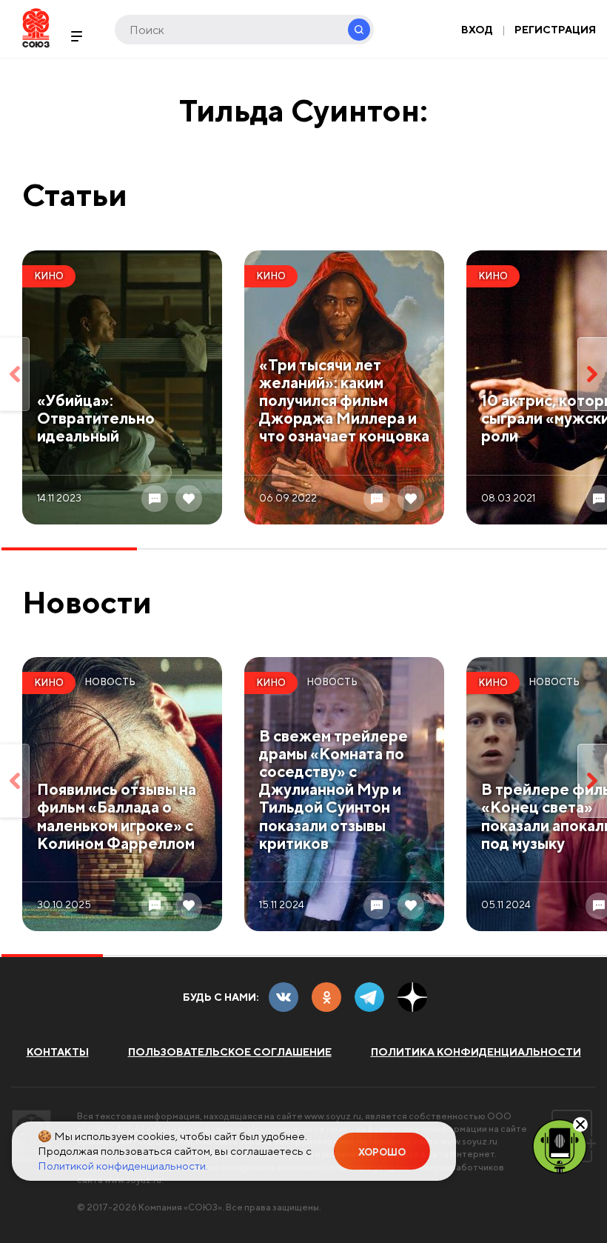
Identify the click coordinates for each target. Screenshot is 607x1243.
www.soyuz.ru (332, 1116)
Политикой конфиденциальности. (123, 1165)
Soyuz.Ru (36, 27)
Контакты (58, 1052)
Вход (477, 30)
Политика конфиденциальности (476, 1052)
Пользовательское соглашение (230, 1052)
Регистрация (555, 30)
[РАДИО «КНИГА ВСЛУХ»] (559, 1145)
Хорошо (382, 1152)
